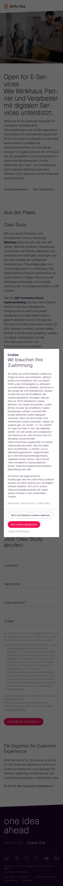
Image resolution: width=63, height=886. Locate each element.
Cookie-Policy (43, 503)
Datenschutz (27, 503)
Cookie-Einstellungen (19, 531)
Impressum (13, 503)
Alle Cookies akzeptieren (24, 525)
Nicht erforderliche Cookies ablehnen (30, 515)
